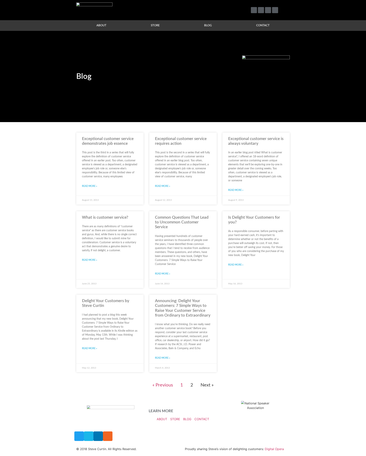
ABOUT (101, 25)
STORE (155, 25)
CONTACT (263, 25)
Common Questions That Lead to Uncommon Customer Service (182, 222)
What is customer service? (105, 217)
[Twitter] (254, 10)
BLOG (208, 25)
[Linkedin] (268, 10)
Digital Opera (274, 449)
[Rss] (275, 10)
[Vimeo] (261, 10)
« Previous (162, 385)
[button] (285, 10)
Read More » (89, 186)
